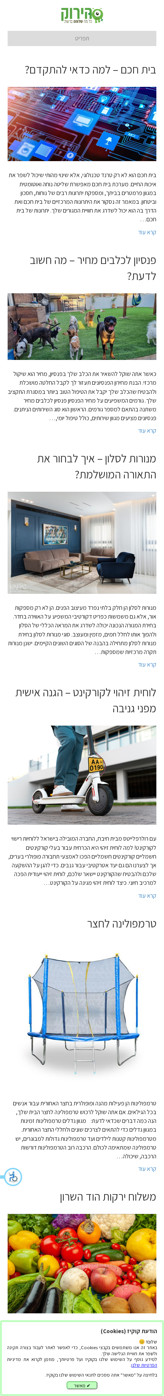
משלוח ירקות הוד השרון (108, 1196)
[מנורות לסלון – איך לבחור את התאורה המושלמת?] (82, 542)
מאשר (82, 1385)
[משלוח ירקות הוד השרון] (82, 1263)
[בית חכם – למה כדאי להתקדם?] (82, 124)
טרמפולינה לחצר (121, 923)
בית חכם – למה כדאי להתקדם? (90, 69)
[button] (11, 1177)
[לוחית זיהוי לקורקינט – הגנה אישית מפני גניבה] (82, 775)
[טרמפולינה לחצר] (82, 1015)
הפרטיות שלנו (144, 1365)
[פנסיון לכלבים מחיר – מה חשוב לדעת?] (82, 326)
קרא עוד (147, 232)
